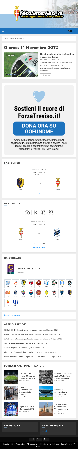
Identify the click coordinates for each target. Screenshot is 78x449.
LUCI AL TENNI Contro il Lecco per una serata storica (25, 330)
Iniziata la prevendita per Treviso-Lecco (19, 343)
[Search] (74, 31)
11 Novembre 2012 (54, 59)
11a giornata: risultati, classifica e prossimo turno (57, 55)
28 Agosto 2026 (60, 396)
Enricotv (44, 59)
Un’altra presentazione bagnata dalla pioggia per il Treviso (27, 339)
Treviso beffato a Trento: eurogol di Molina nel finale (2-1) (26, 356)
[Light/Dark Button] (70, 31)
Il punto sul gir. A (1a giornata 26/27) (18, 348)
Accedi (44, 431)
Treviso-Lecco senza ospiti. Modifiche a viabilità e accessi (26, 334)
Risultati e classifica (11, 74)
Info (39, 193)
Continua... (45, 75)
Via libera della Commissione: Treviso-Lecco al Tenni (24, 352)
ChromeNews (65, 444)
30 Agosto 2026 (25, 380)
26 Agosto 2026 (60, 413)
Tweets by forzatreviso (12, 315)
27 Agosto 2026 (25, 411)
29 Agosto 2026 (25, 399)
